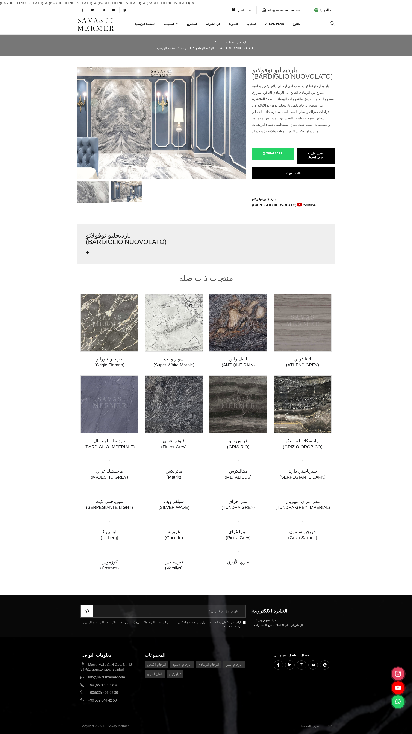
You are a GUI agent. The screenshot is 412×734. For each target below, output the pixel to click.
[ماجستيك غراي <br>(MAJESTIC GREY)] (109, 460)
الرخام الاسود (182, 664)
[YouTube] (113, 10)
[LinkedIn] (92, 10)
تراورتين (175, 674)
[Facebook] (82, 10)
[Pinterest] (124, 10)
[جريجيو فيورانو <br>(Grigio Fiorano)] (109, 322)
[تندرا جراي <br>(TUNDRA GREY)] (238, 491)
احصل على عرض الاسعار (316, 155)
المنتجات (169, 24)
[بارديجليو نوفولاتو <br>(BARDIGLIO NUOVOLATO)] (161, 122)
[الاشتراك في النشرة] (87, 611)
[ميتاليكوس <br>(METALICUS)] (238, 460)
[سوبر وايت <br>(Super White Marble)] (174, 322)
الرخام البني (234, 664)
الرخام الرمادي (204, 48)
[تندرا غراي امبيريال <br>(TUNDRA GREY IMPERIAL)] (302, 491)
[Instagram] (103, 10)
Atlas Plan (274, 24)
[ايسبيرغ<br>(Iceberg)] (109, 521)
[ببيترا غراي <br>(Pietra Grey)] (238, 521)
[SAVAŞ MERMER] (101, 24)
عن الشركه (213, 24)
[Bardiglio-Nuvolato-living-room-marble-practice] (126, 192)
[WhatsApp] (398, 701)
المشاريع (192, 24)
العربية (324, 10)
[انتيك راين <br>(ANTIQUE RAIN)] (238, 322)
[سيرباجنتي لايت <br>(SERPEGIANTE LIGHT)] (109, 491)
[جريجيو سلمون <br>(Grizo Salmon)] (302, 521)
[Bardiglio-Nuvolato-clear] (93, 192)
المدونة (233, 24)
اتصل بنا (252, 24)
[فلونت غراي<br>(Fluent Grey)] (174, 404)
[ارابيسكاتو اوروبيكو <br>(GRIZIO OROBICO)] (303, 404)
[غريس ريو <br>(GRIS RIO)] (238, 404)
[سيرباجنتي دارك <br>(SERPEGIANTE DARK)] (302, 460)
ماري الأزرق (238, 562)
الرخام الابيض (156, 664)
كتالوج (296, 24)
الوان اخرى (155, 674)
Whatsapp (274, 153)
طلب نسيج (244, 10)
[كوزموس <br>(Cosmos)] (109, 551)
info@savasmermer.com (284, 10)
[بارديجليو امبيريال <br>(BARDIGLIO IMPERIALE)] (109, 404)
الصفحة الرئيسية (145, 24)
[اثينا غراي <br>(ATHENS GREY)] (303, 322)
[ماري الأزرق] (238, 551)
